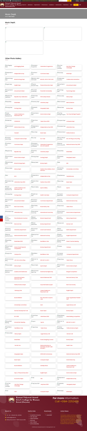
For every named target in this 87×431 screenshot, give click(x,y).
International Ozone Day (46, 212)
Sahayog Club (18, 290)
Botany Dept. (69, 108)
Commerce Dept (18, 144)
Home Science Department (73, 212)
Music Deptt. (43, 310)
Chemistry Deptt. (44, 151)
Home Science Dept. (45, 114)
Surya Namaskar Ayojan (46, 284)
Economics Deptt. (18, 378)
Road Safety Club (44, 206)
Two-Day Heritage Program (73, 114)
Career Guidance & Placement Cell (19, 114)
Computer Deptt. (44, 360)
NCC (15, 176)
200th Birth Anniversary (46, 354)
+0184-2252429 (5, 0)
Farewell (16, 133)
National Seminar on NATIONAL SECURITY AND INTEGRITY (46, 347)
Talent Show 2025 (44, 121)
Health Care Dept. (44, 195)
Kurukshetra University (35, 415)
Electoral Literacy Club (72, 277)
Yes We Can (17, 345)
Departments (37, 4)
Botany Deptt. (43, 163)
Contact (82, 0)
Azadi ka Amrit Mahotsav (20, 271)
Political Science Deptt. (20, 284)
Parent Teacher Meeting (72, 241)
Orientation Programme (46, 66)
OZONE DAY (17, 121)
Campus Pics (17, 254)
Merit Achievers (70, 102)
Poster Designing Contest (46, 339)
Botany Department (45, 224)
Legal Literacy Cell (71, 305)
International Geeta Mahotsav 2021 (19, 278)
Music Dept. (43, 133)
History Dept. (69, 96)
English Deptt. (69, 290)
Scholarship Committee (72, 169)
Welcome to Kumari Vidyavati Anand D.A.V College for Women (24, 0)
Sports (68, 188)
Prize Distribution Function (20, 218)
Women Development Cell (21, 310)
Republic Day (17, 151)
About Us (24, 4)
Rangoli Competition (71, 271)
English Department (71, 235)
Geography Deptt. (71, 157)
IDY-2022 (16, 316)
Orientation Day (70, 127)
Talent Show (69, 206)
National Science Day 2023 (73, 354)
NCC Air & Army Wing (19, 260)
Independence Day (19, 73)
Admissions (30, 4)
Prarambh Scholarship (46, 91)
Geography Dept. (44, 108)
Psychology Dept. (70, 91)
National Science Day (71, 201)
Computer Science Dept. (20, 138)
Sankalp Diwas (44, 365)
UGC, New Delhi (33, 416)
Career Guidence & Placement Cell (45, 291)
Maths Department (71, 229)
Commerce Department (46, 201)
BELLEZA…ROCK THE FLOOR (46, 79)
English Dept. (17, 85)
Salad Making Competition (73, 316)
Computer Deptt (44, 391)
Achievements (58, 4)
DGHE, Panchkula (34, 418)
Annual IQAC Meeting (19, 322)
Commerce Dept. (44, 73)
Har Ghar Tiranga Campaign (70, 67)
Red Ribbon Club (44, 241)
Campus (68, 247)
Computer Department (72, 195)
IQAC (71, 4)
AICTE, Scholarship (34, 423)
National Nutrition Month (20, 235)
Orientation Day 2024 (19, 182)
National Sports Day (19, 127)
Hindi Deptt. (69, 391)
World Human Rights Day (46, 271)
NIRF (80, 4)
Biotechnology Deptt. (19, 163)
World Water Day (70, 360)
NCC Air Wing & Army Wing (73, 138)
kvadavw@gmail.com (16, 0)
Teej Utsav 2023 (44, 384)
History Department (71, 218)
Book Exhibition (18, 297)
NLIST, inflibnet (33, 422)
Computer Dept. (70, 121)
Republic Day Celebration (20, 96)
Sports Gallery (44, 188)
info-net (53, 427)
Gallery (77, 0)
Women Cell (69, 224)
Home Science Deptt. (19, 157)
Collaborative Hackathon (72, 79)
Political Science (70, 133)
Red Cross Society (18, 206)
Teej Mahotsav (70, 176)
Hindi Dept (69, 73)
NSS (67, 163)
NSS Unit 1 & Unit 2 (44, 260)
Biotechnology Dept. (19, 79)
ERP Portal (32, 420)
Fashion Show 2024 (45, 182)
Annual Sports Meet (71, 85)
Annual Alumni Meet (19, 91)
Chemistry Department (20, 229)
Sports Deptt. (43, 266)
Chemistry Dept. (44, 102)
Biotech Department (45, 218)
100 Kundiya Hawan (45, 96)
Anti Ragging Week (19, 66)
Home (6, 16)
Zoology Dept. (18, 108)
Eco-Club (42, 138)
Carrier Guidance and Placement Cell (19, 188)
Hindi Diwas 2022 (44, 316)
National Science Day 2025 (73, 144)
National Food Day (45, 235)
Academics (51, 4)
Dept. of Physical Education (21, 373)
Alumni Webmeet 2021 (46, 277)
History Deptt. (17, 169)
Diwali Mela (17, 102)
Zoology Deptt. (44, 157)
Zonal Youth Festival (45, 229)
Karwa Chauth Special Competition (20, 247)
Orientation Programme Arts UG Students (46, 145)
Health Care (69, 345)
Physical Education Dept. (46, 85)
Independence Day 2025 (46, 127)
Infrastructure (44, 4)
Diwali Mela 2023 (18, 241)
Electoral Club (17, 224)
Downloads (49, 415)
